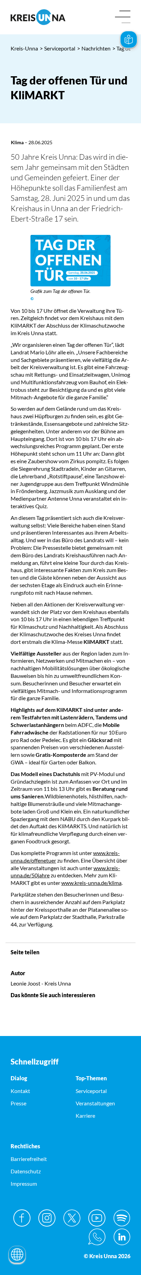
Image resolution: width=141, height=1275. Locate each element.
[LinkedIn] (121, 1236)
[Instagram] (46, 1218)
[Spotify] (121, 1218)
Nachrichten (94, 48)
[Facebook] (21, 1218)
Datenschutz (26, 1171)
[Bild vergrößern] (70, 260)
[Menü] (122, 17)
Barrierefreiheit (29, 1159)
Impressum (24, 1183)
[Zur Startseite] (38, 17)
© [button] (32, 298)
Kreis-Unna (24, 48)
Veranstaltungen (95, 1103)
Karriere (85, 1115)
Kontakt (20, 1091)
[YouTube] (96, 1218)
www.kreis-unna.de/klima (91, 882)
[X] (71, 1218)
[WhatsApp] (96, 1236)
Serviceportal (57, 48)
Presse (18, 1103)
